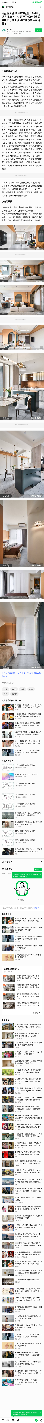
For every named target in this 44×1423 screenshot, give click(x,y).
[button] (6, 1420)
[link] (13, 1420)
